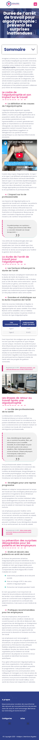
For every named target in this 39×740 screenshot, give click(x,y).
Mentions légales (30, 737)
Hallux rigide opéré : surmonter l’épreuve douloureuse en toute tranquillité (19, 532)
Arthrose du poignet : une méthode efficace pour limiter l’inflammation (20, 368)
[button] (35, 4)
